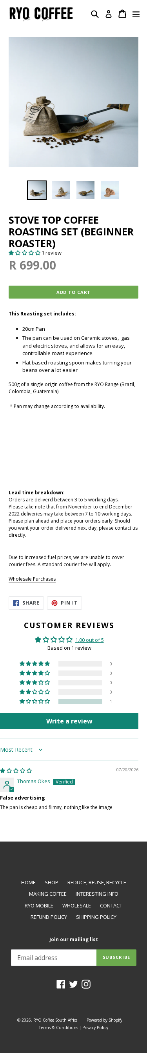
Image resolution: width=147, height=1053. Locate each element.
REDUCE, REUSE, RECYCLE (96, 882)
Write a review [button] (69, 721)
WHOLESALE (76, 905)
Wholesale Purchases (32, 579)
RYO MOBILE (39, 905)
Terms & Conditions (58, 1027)
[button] (25, 252)
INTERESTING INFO (97, 893)
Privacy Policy (95, 1027)
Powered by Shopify (104, 1020)
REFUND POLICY (49, 916)
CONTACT (111, 905)
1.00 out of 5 (89, 639)
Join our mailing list (73, 939)
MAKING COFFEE (48, 893)
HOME (28, 882)
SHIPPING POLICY (96, 916)
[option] (37, 190)
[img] (16, 770)
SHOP (51, 882)
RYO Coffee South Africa (55, 1020)
